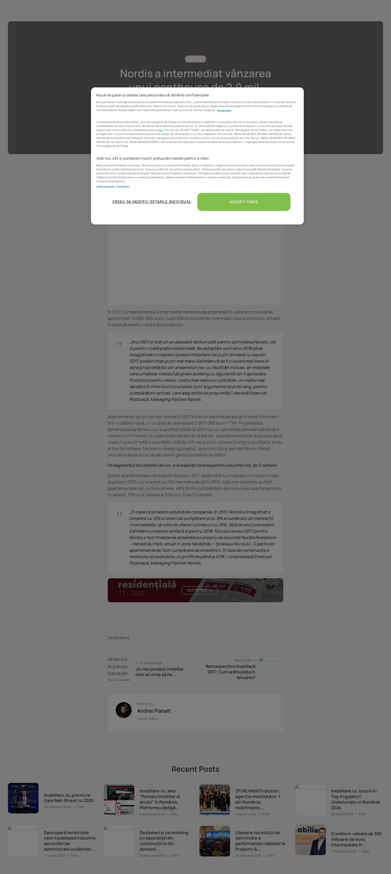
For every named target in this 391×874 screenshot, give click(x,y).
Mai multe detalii (224, 110)
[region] (197, 155)
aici (161, 130)
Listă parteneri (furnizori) (113, 186)
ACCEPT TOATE (244, 201)
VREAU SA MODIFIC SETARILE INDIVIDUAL (151, 201)
